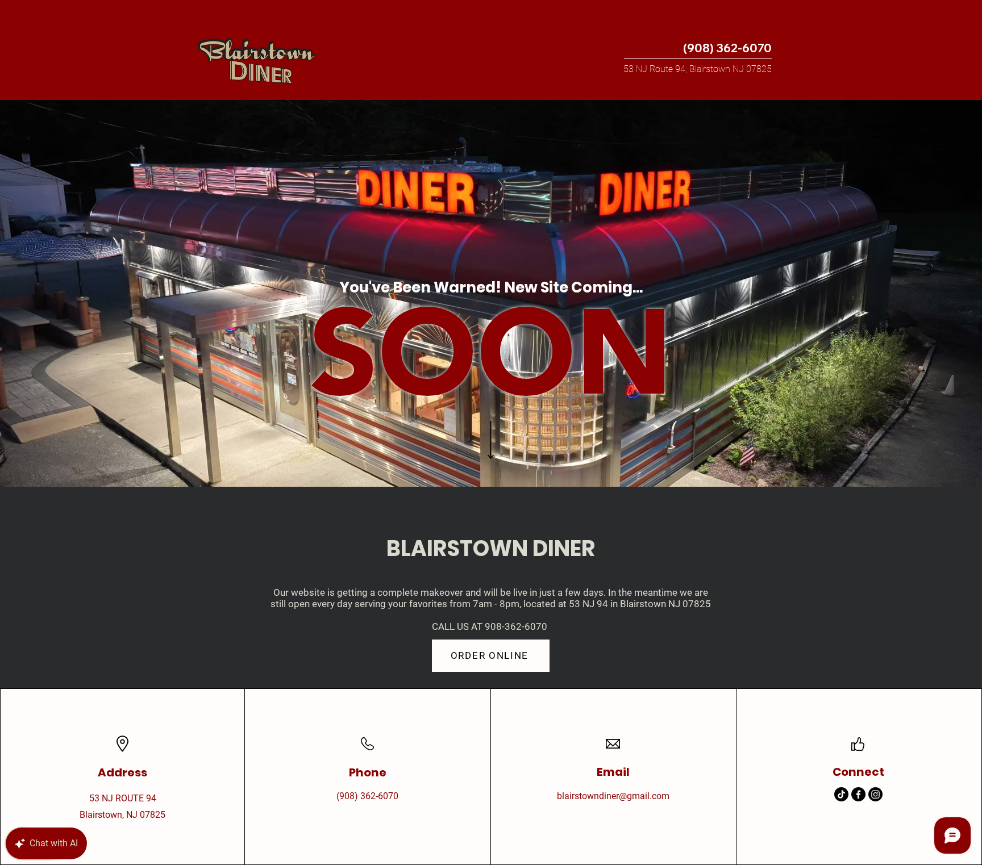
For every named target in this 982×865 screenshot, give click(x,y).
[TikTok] (841, 794)
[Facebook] (858, 794)
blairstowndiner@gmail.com (613, 796)
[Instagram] (875, 794)
